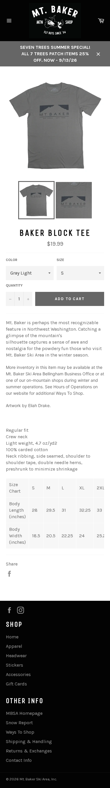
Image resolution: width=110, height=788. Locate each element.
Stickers (14, 665)
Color (11, 260)
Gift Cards (16, 684)
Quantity (14, 285)
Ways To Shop (69, 393)
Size (60, 260)
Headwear (16, 655)
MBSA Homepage (24, 713)
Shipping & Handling (29, 741)
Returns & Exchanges (29, 751)
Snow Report (19, 722)
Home (12, 637)
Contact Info (19, 760)
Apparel (14, 646)
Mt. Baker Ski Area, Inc (38, 779)
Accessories (18, 674)
